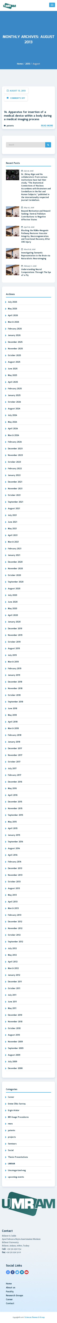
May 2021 (12, 528)
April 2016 (12, 795)
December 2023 (15, 448)
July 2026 (12, 302)
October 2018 (14, 695)
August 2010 (14, 1035)
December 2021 (15, 482)
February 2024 (15, 442)
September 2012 (15, 941)
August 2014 (14, 848)
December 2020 (15, 562)
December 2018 (15, 681)
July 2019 (12, 655)
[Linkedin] (22, 1272)
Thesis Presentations (18, 1157)
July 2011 (12, 995)
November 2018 (15, 688)
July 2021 (12, 515)
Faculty (10, 1291)
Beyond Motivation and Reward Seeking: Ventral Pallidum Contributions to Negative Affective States (35, 215)
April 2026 (13, 315)
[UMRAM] (9, 6)
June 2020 (12, 602)
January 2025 (14, 395)
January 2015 (14, 835)
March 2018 (13, 728)
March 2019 (13, 661)
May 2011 (12, 1008)
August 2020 (14, 588)
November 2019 (15, 635)
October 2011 (14, 988)
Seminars (12, 1143)
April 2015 (12, 828)
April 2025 (13, 382)
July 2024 (12, 415)
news (10, 1123)
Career (11, 1097)
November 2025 (15, 348)
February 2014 (14, 861)
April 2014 (12, 855)
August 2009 (14, 1055)
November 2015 (15, 808)
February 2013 (14, 915)
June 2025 (12, 368)
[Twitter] (17, 1272)
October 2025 (14, 355)
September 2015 (15, 815)
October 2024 (14, 402)
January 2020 (14, 621)
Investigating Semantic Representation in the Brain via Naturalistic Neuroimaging (35, 255)
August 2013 (14, 888)
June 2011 (12, 1001)
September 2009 (15, 1048)
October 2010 (14, 1028)
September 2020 (15, 582)
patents (10, 125)
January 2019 (14, 675)
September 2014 (15, 841)
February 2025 (15, 388)
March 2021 (13, 542)
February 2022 (15, 468)
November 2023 (15, 455)
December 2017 (15, 748)
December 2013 (15, 868)
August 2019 (14, 648)
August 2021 (14, 508)
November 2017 (15, 755)
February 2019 (14, 668)
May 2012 (12, 955)
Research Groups (14, 1295)
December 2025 (15, 342)
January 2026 (14, 335)
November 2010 (15, 1021)
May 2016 (12, 788)
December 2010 (15, 1015)
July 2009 (12, 1061)
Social (11, 1150)
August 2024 (14, 408)
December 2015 (15, 801)
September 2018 (15, 701)
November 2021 (15, 488)
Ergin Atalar (13, 1110)
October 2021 (14, 495)
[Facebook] (13, 1272)
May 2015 (12, 821)
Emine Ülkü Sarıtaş (17, 1103)
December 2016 (15, 781)
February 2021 (14, 548)
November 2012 (15, 928)
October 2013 (14, 881)
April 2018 (12, 721)
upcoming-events (16, 1177)
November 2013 (15, 875)
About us (10, 1287)
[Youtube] (26, 1272)
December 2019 (15, 628)
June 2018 (12, 708)
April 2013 (12, 901)
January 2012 (14, 975)
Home (20, 64)
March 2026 (13, 322)
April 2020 (13, 615)
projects (12, 1137)
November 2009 (15, 1041)
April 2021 (12, 535)
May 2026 (12, 308)
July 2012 (12, 948)
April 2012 (12, 961)
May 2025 (12, 375)
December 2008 (15, 1068)
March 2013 (13, 908)
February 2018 (14, 735)
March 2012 (13, 968)
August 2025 (14, 362)
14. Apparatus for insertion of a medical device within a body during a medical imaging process (28, 115)
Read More (47, 125)
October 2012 (14, 935)
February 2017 (14, 775)
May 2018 (12, 715)
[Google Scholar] (8, 1272)
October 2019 (14, 642)
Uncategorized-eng (17, 1170)
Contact (10, 1303)
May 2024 (12, 422)
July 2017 (12, 768)
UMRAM (11, 1163)
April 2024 (13, 428)
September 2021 (15, 502)
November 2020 (15, 568)
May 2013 (12, 895)
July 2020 (12, 595)
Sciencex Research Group (35, 1317)
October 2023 (14, 462)
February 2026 (15, 328)
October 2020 (14, 575)
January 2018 (14, 742)
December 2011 (15, 981)
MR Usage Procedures (18, 1117)
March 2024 (13, 435)
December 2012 (15, 921)
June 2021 (12, 522)
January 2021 (14, 555)
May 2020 (12, 608)
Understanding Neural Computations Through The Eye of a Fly (36, 272)
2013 (27, 64)
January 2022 (14, 475)
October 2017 (14, 761)
